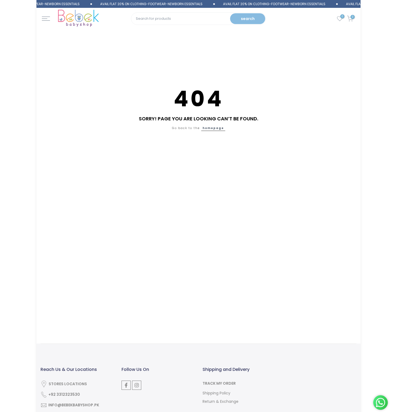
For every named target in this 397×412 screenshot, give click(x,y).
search (248, 18)
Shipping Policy (216, 393)
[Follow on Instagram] (136, 385)
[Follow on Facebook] (126, 385)
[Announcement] (144, 4)
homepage (213, 128)
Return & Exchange (220, 401)
